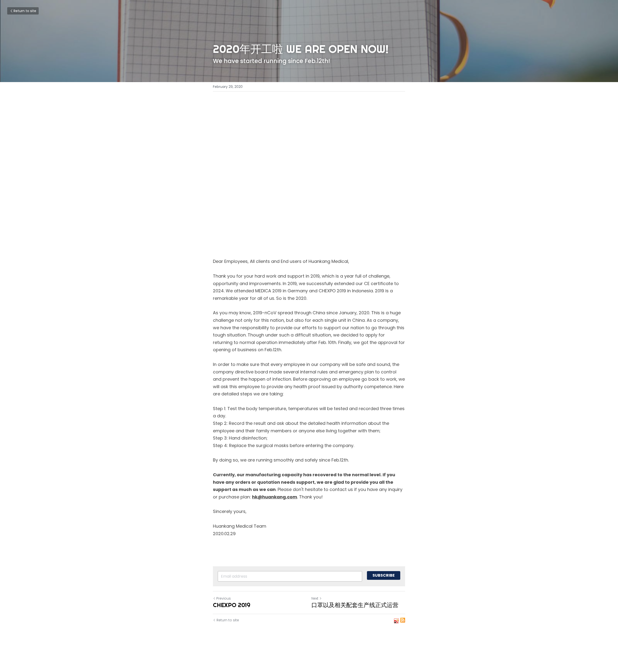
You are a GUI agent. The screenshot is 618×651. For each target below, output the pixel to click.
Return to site (25, 10)
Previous (223, 598)
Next (314, 598)
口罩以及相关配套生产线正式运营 (354, 605)
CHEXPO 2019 (231, 605)
